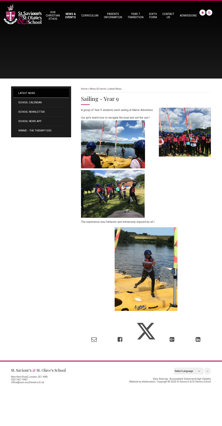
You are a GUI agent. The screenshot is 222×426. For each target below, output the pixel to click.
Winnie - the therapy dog (35, 130)
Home (84, 88)
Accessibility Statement (183, 378)
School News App (29, 121)
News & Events (98, 88)
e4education (148, 381)
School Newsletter (31, 111)
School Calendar (30, 102)
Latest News (26, 93)
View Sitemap (160, 378)
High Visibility (204, 378)
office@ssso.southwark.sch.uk (27, 382)
